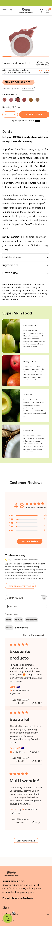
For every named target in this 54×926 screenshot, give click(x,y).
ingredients (31, 619)
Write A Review (30, 541)
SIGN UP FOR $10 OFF (17, 82)
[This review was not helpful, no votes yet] (39, 703)
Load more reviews (26, 840)
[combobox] (35, 635)
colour (9, 627)
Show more (21, 627)
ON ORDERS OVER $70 (26, 3)
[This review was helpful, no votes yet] (33, 703)
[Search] (10, 10)
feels (8, 619)
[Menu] (4, 11)
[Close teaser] (13, 912)
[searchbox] (23, 597)
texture (18, 619)
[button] (7, 918)
